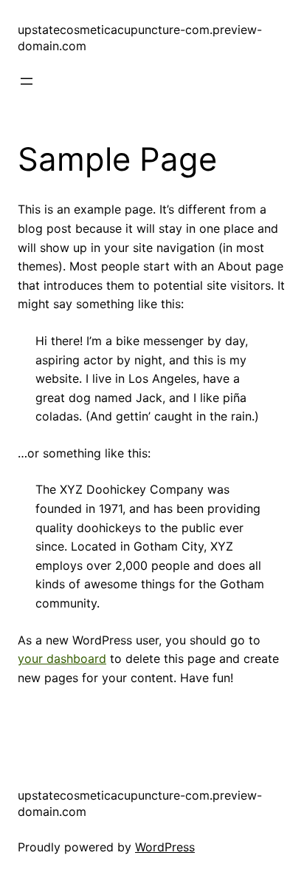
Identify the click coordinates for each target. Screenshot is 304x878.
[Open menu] (26, 81)
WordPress (165, 847)
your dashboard (62, 658)
